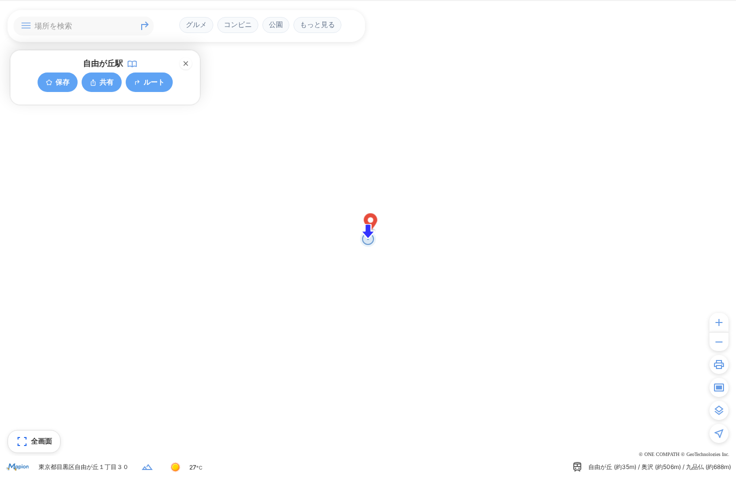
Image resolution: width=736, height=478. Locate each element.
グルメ (196, 24)
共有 (107, 82)
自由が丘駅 (103, 63)
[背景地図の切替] (718, 410)
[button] (371, 224)
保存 (63, 82)
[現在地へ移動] (718, 433)
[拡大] (718, 322)
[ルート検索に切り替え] (145, 26)
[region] (368, 239)
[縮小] (718, 341)
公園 (276, 24)
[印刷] (718, 364)
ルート (154, 82)
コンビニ (238, 24)
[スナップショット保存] (718, 387)
